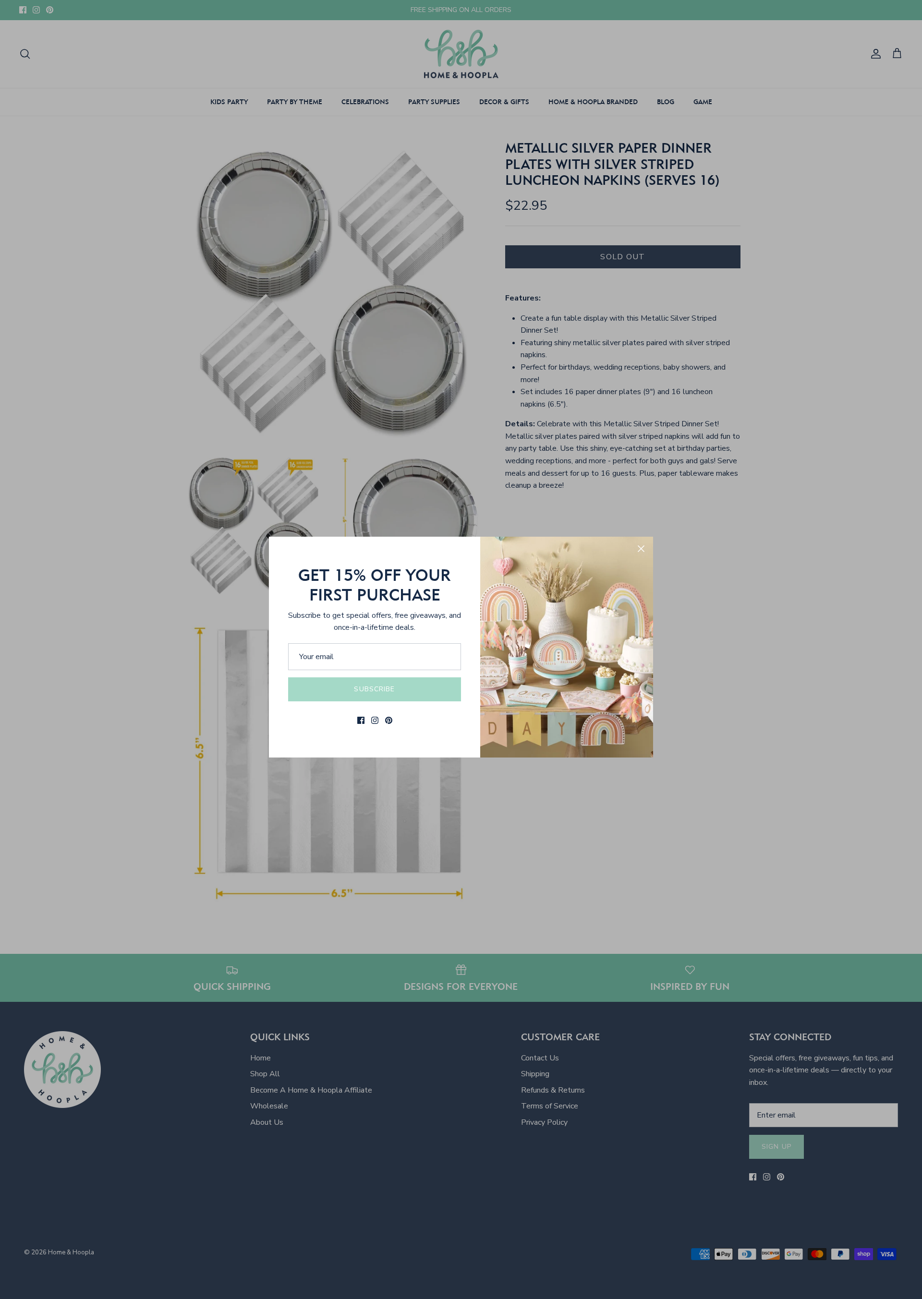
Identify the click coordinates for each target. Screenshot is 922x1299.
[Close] (641, 548)
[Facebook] (360, 720)
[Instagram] (374, 720)
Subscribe (374, 689)
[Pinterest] (388, 720)
